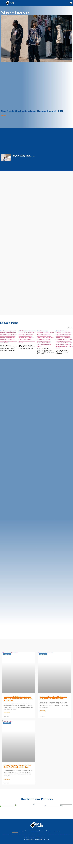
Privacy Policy (23, 831)
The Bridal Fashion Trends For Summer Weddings (62, 352)
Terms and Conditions (36, 831)
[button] (71, 3)
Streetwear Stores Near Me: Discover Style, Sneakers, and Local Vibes (53, 698)
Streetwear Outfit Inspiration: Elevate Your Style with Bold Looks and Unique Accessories (18, 698)
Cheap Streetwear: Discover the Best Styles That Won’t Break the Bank (17, 766)
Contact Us (57, 831)
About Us (48, 831)
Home (15, 831)
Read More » (3, 115)
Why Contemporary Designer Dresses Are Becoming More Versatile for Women (45, 351)
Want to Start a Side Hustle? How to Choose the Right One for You (27, 346)
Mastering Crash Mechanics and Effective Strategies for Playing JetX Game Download (8, 347)
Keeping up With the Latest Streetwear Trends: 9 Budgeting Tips (23, 156)
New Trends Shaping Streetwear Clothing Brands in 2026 (32, 111)
